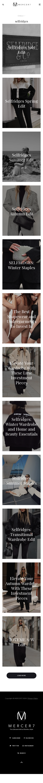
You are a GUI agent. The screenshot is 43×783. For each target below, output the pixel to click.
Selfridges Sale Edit (21, 50)
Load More (21, 675)
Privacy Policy (33, 698)
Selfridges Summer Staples (21, 480)
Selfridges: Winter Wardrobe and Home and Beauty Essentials (21, 426)
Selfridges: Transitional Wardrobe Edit (21, 534)
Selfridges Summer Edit (21, 157)
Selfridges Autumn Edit (21, 211)
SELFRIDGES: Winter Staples (21, 265)
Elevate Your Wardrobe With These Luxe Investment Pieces (21, 373)
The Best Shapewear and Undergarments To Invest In (21, 319)
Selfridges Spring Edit (21, 103)
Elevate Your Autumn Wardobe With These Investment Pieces (21, 588)
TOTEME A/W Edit (21, 642)
